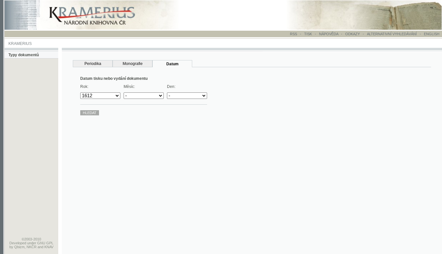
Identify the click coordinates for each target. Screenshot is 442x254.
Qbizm (19, 247)
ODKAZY (352, 34)
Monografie (133, 63)
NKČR (32, 247)
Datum (172, 64)
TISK (308, 34)
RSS (293, 34)
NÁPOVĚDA (328, 34)
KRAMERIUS (20, 43)
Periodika (92, 63)
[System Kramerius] (99, 28)
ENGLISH (431, 34)
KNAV (48, 247)
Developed (17, 243)
